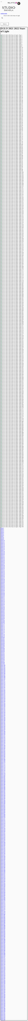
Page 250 (3, 873)
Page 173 (3, 766)
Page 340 (3, 997)
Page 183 (3, 780)
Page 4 (2, 532)
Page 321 (3, 971)
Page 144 (3, 726)
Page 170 (3, 762)
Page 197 (3, 799)
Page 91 (3, 652)
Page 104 (3, 670)
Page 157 (3, 744)
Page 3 (2, 531)
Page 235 (3, 852)
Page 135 (3, 713)
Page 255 (3, 879)
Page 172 (3, 765)
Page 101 (3, 666)
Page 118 (3, 690)
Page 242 (3, 861)
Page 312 (3, 958)
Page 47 (3, 591)
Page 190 (3, 789)
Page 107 (3, 675)
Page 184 (3, 781)
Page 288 (3, 925)
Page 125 (3, 699)
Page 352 (3, 1014)
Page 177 (3, 771)
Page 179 (3, 774)
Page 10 (3, 540)
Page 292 (3, 931)
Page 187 (3, 785)
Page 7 (2, 536)
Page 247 (3, 868)
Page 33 (3, 572)
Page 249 (3, 871)
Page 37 (3, 578)
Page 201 (3, 805)
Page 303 (3, 946)
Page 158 (3, 745)
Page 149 (3, 733)
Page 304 (3, 947)
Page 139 (3, 719)
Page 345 (3, 1004)
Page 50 (3, 596)
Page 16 (3, 549)
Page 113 (3, 683)
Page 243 (3, 863)
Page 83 (3, 641)
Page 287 (3, 924)
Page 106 (3, 673)
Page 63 (3, 614)
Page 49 (3, 594)
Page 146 (3, 729)
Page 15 (3, 547)
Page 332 (3, 986)
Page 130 (3, 706)
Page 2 (2, 529)
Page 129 (3, 705)
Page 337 (3, 993)
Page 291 (3, 929)
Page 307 (3, 951)
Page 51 (3, 597)
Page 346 (3, 1005)
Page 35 (3, 575)
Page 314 (3, 961)
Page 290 (3, 928)
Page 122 (3, 695)
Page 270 (3, 900)
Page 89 (3, 650)
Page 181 (3, 777)
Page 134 (3, 712)
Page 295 (3, 935)
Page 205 (3, 810)
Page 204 (3, 809)
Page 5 (2, 533)
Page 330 (3, 983)
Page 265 (3, 893)
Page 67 (3, 619)
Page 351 (3, 1012)
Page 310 (3, 956)
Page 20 (3, 554)
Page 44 (3, 587)
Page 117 (3, 688)
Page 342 (3, 1000)
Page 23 (3, 558)
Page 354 (3, 1017)
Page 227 (3, 841)
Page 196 (3, 798)
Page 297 (3, 938)
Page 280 (3, 914)
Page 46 (3, 590)
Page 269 (3, 899)
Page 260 (3, 886)
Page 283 (3, 918)
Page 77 (3, 633)
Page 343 (3, 1001)
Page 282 (3, 917)
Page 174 (3, 767)
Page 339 (3, 996)
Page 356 (3, 1019)
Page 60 (3, 609)
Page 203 (3, 807)
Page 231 (3, 846)
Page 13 (3, 544)
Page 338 (3, 994)
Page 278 (3, 911)
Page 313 (3, 960)
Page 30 (3, 568)
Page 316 (3, 964)
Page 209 (3, 816)
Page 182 (3, 778)
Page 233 (3, 849)
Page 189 (3, 788)
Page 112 (3, 681)
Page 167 (3, 758)
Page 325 (3, 976)
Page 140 (3, 720)
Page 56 (3, 604)
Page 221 (3, 832)
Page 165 (3, 755)
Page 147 (3, 730)
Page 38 (3, 579)
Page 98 (3, 662)
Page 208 (3, 814)
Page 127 (3, 702)
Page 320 (3, 969)
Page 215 (3, 824)
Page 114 (3, 684)
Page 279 (3, 913)
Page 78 (3, 634)
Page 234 (3, 850)
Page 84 (3, 643)
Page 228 (3, 842)
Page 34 (3, 573)
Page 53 (3, 600)
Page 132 (3, 709)
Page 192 (3, 792)
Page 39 (3, 580)
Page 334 (3, 989)
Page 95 (3, 658)
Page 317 (3, 965)
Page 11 (3, 542)
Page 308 (3, 953)
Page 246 (3, 867)
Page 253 (3, 877)
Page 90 (3, 651)
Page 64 (3, 615)
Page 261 (3, 888)
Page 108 (3, 676)
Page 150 (3, 734)
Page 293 (3, 932)
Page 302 (3, 945)
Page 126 (3, 701)
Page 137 (3, 716)
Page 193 (3, 794)
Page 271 (3, 902)
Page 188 (3, 787)
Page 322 (3, 972)
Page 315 (3, 963)
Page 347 (3, 1007)
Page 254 (3, 878)
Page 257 (3, 882)
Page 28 (3, 565)
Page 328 (3, 981)
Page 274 (3, 906)
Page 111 (3, 680)
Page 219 (3, 830)
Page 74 (3, 629)
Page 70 (3, 623)
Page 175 (3, 769)
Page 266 (3, 895)
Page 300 (3, 942)
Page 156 (3, 742)
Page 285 (3, 921)
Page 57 (3, 605)
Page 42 (3, 585)
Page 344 (3, 1003)
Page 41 (3, 583)
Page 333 (3, 987)
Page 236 (3, 853)
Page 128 (3, 704)
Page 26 (3, 562)
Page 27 (3, 564)
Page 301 (3, 943)
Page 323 (3, 974)
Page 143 (3, 724)
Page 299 (3, 940)
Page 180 (3, 776)
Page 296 (3, 936)
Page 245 (3, 866)
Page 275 (3, 907)
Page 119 (3, 691)
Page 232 (3, 848)
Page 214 (3, 823)
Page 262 (3, 889)
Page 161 (3, 749)
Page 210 (3, 817)
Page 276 (3, 909)
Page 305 (3, 949)
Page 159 (3, 747)
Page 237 (3, 855)
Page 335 (3, 990)
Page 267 (3, 896)
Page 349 (3, 1010)
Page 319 (3, 968)
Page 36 (3, 576)
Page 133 (3, 711)
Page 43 (3, 586)
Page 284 (3, 920)
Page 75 (3, 630)
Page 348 (3, 1008)
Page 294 (3, 933)
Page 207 (3, 813)
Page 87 (3, 647)
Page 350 (3, 1011)
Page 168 (3, 759)
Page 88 (3, 648)
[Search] (2, 17)
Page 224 (3, 837)
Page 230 (3, 845)
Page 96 (3, 659)
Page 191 (3, 791)
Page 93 (3, 655)
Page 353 (3, 1015)
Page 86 (3, 645)
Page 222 (3, 834)
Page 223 (3, 835)
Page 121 (3, 694)
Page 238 (3, 856)
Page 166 (3, 756)
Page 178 (3, 773)
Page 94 (3, 657)
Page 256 (3, 881)
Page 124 (3, 698)
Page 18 (3, 551)
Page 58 (3, 607)
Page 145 (3, 727)
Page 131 (3, 708)
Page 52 (3, 598)
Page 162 (3, 751)
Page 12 (3, 543)
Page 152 (3, 737)
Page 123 (3, 697)
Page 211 (3, 819)
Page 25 (3, 561)
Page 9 (2, 539)
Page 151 (3, 735)
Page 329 (3, 982)
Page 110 (3, 679)
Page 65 (3, 616)
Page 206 (3, 812)
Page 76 (3, 632)
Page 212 (3, 820)
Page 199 (3, 802)
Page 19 (3, 553)
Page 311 (3, 957)
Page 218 (3, 828)
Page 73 (3, 627)
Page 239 (3, 857)
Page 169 (3, 760)
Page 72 (3, 626)
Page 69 (3, 622)
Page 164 (3, 753)
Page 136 (3, 715)
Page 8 (2, 537)
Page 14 (3, 546)
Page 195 (3, 796)
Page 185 (3, 783)
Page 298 (3, 939)
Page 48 (3, 593)
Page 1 (2, 528)
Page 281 (3, 915)
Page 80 (3, 637)
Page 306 (3, 950)
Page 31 (3, 569)
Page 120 (3, 693)
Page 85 (3, 644)
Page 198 (3, 801)
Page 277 (3, 910)
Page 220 (3, 831)
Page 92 (3, 654)
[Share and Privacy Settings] (2, 20)
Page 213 (3, 821)
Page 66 (3, 618)
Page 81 (3, 639)
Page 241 (3, 860)
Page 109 (3, 677)
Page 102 (3, 668)
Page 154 (3, 740)
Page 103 (3, 669)
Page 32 (3, 571)
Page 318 (3, 967)
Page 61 (3, 611)
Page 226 (3, 839)
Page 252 (3, 875)
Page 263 (3, 891)
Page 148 (3, 731)
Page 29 (3, 567)
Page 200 (3, 803)
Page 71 (3, 625)
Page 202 (3, 806)
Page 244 (3, 864)
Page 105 (3, 672)
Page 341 (3, 999)
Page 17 (3, 550)
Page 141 (3, 722)
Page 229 (3, 843)
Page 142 (3, 723)
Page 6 (2, 535)
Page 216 (3, 825)
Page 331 (3, 985)
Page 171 (3, 763)
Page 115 (3, 686)
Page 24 (3, 560)
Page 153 (3, 738)
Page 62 (3, 612)
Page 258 (3, 884)
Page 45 (3, 589)
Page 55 (3, 603)
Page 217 (3, 827)
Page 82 (3, 640)
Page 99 (3, 663)
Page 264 (3, 892)
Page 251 (3, 874)
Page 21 (3, 555)
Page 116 (3, 687)
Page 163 (3, 752)
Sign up (4, 24)
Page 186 (3, 784)
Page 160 (3, 748)
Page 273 (3, 904)
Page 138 (3, 717)
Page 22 (3, 557)
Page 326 (3, 978)
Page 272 (3, 903)
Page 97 (3, 661)
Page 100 (3, 665)
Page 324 (3, 975)
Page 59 (3, 608)
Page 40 (3, 582)
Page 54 (3, 601)
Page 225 (3, 838)
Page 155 (3, 741)
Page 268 (3, 897)
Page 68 (3, 621)
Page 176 (3, 770)
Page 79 (3, 636)
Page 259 (3, 885)
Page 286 (3, 922)
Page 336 (3, 992)
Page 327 (3, 979)
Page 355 (3, 1018)
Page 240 (3, 859)
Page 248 (3, 870)
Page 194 (3, 795)
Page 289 (3, 927)
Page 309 (3, 954)
